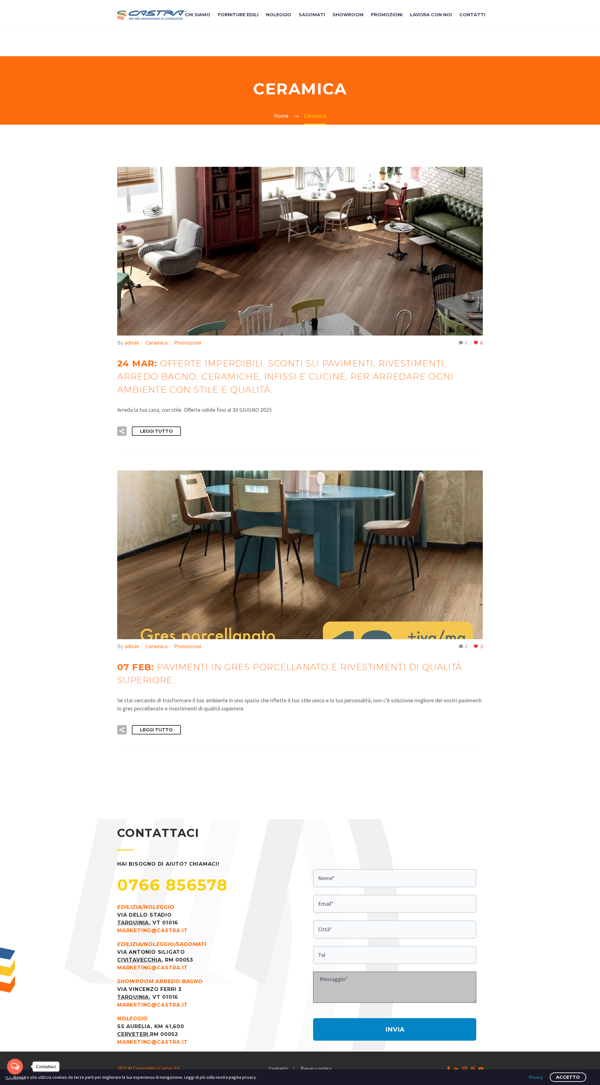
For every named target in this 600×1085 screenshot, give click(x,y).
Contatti (472, 14)
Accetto (568, 1077)
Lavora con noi (431, 14)
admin (131, 342)
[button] (122, 431)
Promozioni (386, 14)
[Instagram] (464, 1069)
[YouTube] (480, 1069)
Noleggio (278, 14)
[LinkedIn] (456, 1069)
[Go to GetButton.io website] (15, 1079)
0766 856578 (172, 884)
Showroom (347, 14)
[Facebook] (448, 1069)
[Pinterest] (472, 1069)
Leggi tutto (156, 431)
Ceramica (157, 342)
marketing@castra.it (152, 930)
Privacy (536, 1077)
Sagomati (312, 14)
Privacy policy (316, 1069)
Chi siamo (197, 14)
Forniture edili (238, 14)
